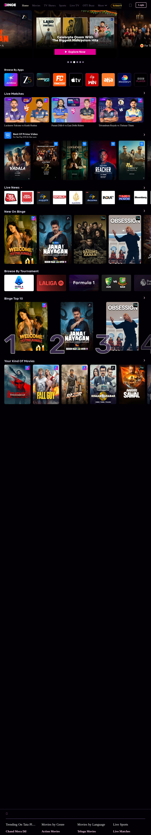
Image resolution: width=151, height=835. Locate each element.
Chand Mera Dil (16, 831)
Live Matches (121, 831)
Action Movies (51, 831)
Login (141, 5)
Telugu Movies (86, 831)
